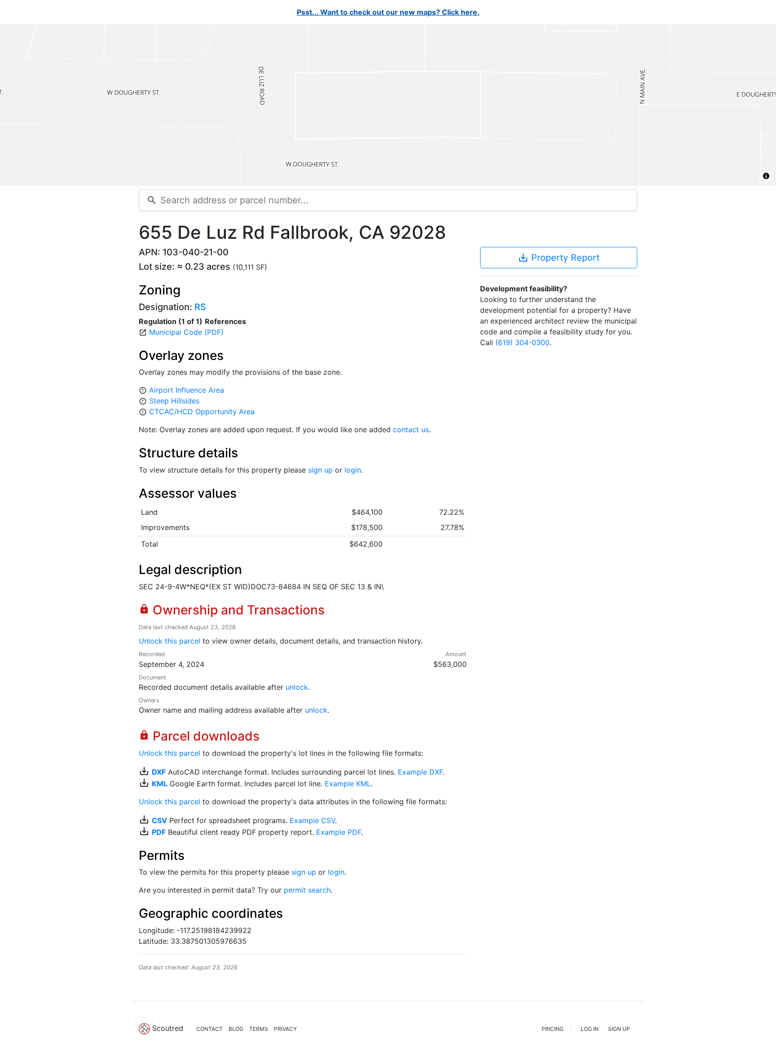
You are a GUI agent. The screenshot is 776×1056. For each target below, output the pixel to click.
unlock (297, 687)
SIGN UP (619, 1028)
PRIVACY (285, 1028)
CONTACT (209, 1028)
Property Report (559, 257)
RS (200, 307)
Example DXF (420, 771)
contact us (411, 429)
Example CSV (312, 820)
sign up (320, 469)
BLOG (236, 1028)
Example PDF (338, 832)
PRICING (553, 1028)
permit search (307, 889)
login (352, 469)
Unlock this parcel (169, 640)
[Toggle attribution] (766, 176)
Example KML (348, 783)
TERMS (258, 1028)
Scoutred (167, 1028)
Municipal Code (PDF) (186, 332)
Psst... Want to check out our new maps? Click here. (388, 12)
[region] (388, 105)
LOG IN (590, 1028)
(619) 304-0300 (522, 342)
